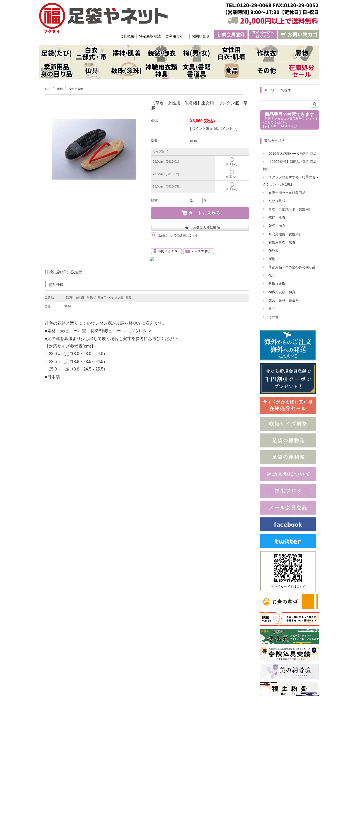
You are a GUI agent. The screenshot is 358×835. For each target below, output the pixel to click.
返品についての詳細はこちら (178, 235)
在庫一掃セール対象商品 (286, 193)
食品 (271, 309)
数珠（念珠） (278, 284)
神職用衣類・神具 (281, 292)
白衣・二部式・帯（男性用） (290, 209)
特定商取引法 (150, 36)
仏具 (271, 276)
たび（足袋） (278, 201)
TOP (48, 88)
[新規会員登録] (231, 34)
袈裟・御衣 (276, 226)
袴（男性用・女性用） (285, 234)
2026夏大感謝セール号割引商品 (292, 154)
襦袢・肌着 (276, 217)
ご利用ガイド (176, 36)
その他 (273, 317)
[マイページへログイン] (263, 34)
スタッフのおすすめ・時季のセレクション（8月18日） (291, 180)
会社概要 (127, 36)
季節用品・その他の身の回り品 (291, 267)
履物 (60, 88)
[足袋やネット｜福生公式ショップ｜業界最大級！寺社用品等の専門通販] (103, 18)
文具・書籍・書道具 (283, 300)
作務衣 (273, 251)
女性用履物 (76, 88)
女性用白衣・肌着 (281, 242)
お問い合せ (201, 36)
